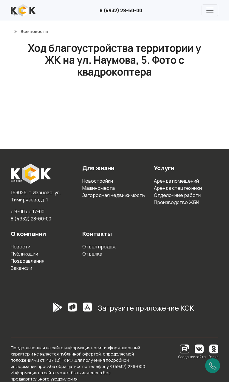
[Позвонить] (212, 365)
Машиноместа (98, 188)
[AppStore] (87, 310)
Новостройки (97, 181)
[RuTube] (185, 348)
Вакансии (21, 268)
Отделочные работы (177, 195)
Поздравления (27, 261)
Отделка (92, 254)
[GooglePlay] (48, 310)
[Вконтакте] (199, 348)
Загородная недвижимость (113, 195)
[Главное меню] (210, 10)
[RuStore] (72, 310)
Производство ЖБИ (176, 202)
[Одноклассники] (213, 348)
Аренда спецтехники (178, 188)
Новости (20, 246)
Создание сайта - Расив (198, 356)
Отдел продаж (99, 246)
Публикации (24, 254)
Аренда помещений (176, 181)
